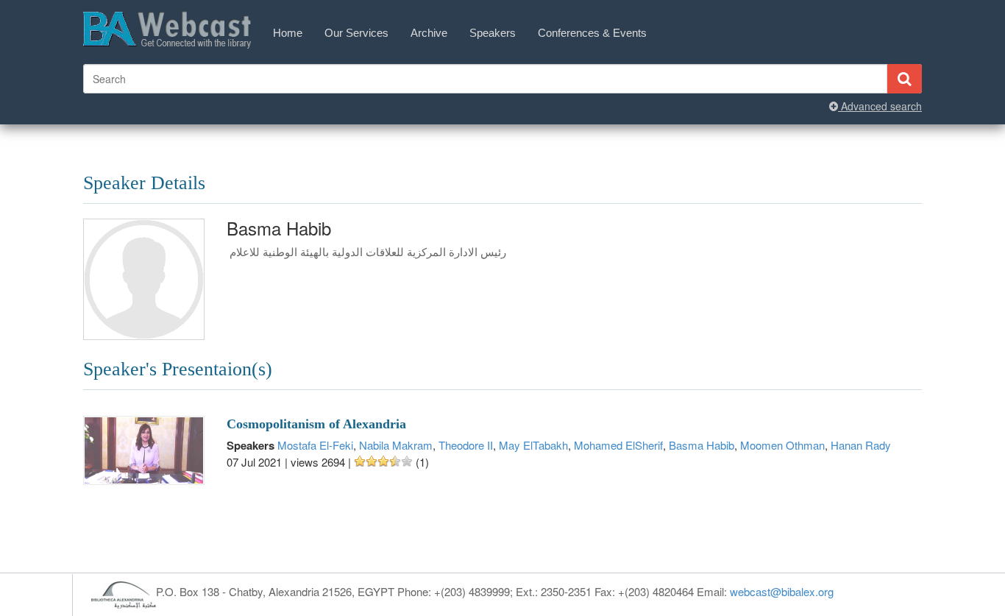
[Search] (904, 78)
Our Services (356, 32)
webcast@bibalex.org (782, 591)
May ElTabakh (533, 445)
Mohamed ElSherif (618, 445)
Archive (429, 32)
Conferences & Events (592, 32)
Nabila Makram (396, 445)
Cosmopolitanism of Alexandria (316, 424)
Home (287, 32)
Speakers (492, 32)
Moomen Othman (782, 445)
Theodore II (465, 445)
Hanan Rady (861, 445)
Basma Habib (701, 445)
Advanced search (880, 106)
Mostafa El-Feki (315, 445)
